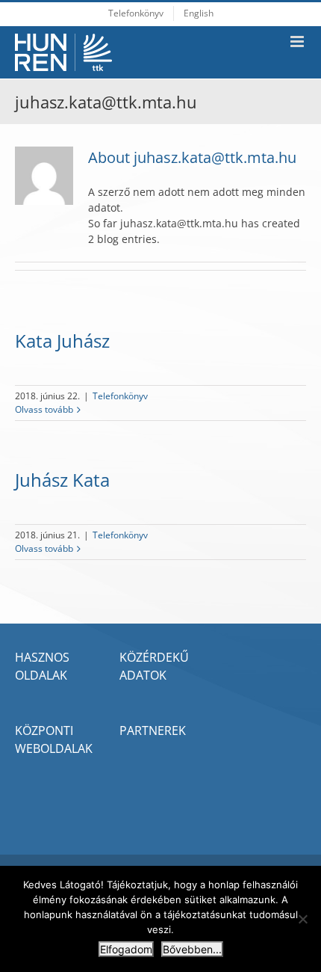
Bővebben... (192, 949)
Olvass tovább (44, 409)
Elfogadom (126, 949)
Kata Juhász (62, 340)
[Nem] (302, 918)
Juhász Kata (62, 479)
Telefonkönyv (120, 396)
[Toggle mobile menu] (298, 41)
